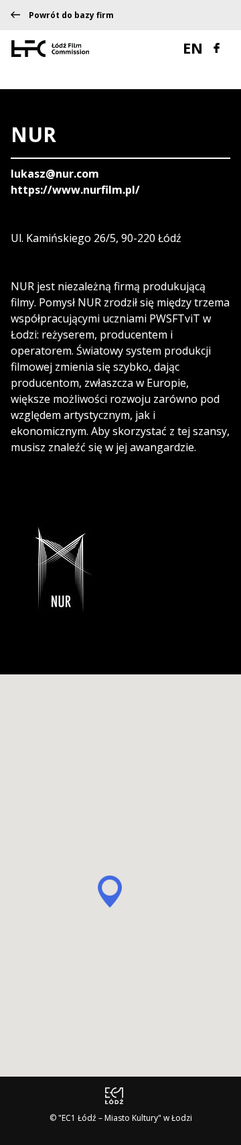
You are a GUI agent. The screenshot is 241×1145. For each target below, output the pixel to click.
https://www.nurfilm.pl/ (75, 189)
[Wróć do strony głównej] (50, 47)
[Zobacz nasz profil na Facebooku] (217, 46)
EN (195, 48)
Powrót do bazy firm (71, 15)
